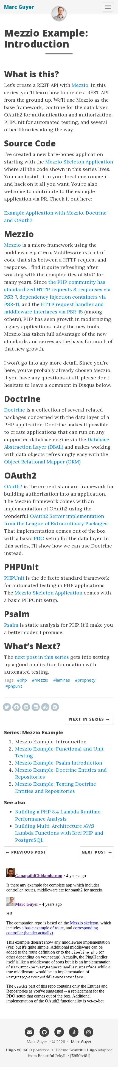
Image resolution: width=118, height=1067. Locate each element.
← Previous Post (26, 852)
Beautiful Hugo (83, 1049)
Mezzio (80, 85)
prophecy (86, 680)
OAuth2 (13, 486)
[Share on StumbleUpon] (45, 707)
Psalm (11, 625)
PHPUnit (14, 578)
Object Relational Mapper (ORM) (42, 462)
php (23, 680)
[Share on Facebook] (16, 707)
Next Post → (97, 852)
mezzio (41, 680)
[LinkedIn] (59, 1031)
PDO (39, 538)
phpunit (15, 686)
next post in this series (42, 657)
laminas (63, 680)
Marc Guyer (19, 7)
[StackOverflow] (74, 1031)
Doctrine (14, 410)
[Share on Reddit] (26, 707)
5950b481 (80, 1055)
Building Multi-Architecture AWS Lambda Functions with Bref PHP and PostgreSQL (59, 833)
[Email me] (30, 1031)
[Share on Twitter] (7, 707)
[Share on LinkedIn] (36, 707)
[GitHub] (44, 1031)
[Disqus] (59, 935)
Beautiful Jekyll (51, 1055)
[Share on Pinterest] (55, 707)
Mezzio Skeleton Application (79, 162)
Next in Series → (89, 719)
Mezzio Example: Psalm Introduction (58, 763)
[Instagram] (89, 1031)
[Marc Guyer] (59, 14)
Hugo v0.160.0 (19, 1049)
